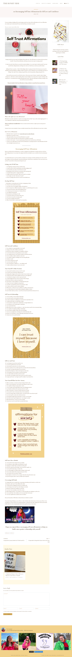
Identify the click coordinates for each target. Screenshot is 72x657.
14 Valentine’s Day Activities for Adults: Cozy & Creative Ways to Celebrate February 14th (63, 72)
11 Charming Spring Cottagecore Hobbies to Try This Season (63, 62)
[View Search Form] (68, 3)
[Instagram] (64, 3)
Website (36, 608)
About (61, 3)
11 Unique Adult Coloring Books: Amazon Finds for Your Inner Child (38, 540)
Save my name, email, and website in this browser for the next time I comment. (18, 611)
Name (5, 608)
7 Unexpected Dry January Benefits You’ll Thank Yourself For (13, 539)
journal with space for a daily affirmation (27, 133)
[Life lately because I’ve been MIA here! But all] (27, 641)
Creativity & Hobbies (46, 3)
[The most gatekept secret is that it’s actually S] (44, 641)
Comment (6, 593)
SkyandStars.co (60, 655)
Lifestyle (38, 3)
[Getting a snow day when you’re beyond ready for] (62, 641)
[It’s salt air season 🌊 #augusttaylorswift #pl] (9, 641)
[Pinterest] (66, 3)
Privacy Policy (24, 655)
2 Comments (20, 577)
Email (21, 608)
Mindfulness (55, 3)
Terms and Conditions (16, 655)
